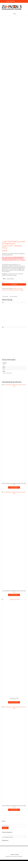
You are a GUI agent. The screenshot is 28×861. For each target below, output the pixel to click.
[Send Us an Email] (7, 851)
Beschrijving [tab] (5, 296)
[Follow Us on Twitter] (19, 1)
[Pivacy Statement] (21, 851)
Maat (4, 278)
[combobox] (14, 837)
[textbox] (14, 837)
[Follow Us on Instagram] (20, 1)
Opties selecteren (14, 487)
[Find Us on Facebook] (17, 1)
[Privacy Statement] (22, 1)
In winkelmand (14, 284)
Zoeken (5, 827)
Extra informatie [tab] (13, 296)
